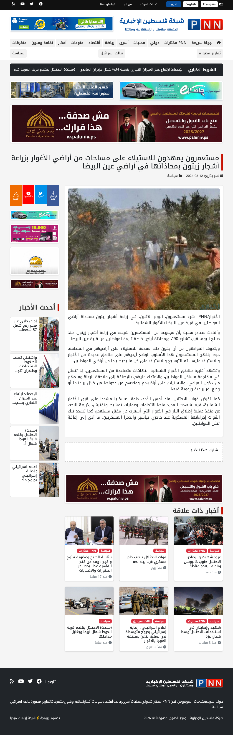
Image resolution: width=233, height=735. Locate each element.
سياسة (18, 53)
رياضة (109, 42)
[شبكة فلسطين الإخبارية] (171, 23)
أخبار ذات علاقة (196, 511)
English (190, 4)
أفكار (62, 42)
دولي (155, 42)
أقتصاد (94, 42)
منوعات (77, 42)
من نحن (127, 4)
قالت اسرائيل (112, 53)
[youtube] (22, 5)
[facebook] (40, 5)
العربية (174, 4)
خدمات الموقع (149, 4)
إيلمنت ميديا (18, 718)
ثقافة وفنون (42, 42)
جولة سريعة (202, 42)
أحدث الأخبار (37, 307)
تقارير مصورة (210, 53)
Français (209, 4)
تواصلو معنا (107, 4)
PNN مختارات (175, 42)
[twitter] (31, 5)
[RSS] (13, 5)
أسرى (124, 42)
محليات (139, 42)
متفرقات (19, 42)
